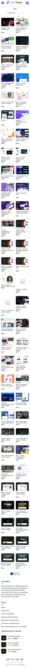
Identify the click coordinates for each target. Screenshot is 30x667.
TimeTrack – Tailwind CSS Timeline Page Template (21, 475)
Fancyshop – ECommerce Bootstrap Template (7, 475)
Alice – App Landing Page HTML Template (21, 403)
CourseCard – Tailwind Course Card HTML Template (22, 349)
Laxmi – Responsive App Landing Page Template (7, 422)
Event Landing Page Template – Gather (6, 47)
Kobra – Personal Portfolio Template (6, 528)
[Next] (18, 573)
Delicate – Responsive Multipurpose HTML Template (6, 268)
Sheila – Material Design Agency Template (7, 456)
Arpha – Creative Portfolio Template (20, 493)
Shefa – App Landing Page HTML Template (21, 422)
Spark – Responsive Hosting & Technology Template (21, 66)
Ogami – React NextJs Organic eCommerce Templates (7, 140)
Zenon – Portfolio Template (5, 511)
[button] (2, 3)
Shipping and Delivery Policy (9, 617)
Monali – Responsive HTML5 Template (6, 439)
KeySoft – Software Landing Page (21, 84)
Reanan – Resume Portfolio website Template (6, 494)
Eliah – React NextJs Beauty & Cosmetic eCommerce (21, 103)
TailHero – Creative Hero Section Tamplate (7, 311)
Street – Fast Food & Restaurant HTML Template (21, 330)
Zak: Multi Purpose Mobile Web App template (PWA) (6, 194)
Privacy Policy (5, 610)
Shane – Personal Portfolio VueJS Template (20, 159)
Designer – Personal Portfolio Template (21, 547)
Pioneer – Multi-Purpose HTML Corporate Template (7, 66)
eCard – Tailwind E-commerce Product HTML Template (21, 367)
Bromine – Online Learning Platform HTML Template (7, 250)
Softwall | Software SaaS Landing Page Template (22, 212)
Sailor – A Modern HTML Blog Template (7, 176)
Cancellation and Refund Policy (10, 623)
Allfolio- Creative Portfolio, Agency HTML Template (7, 367)
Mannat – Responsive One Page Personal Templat (21, 386)
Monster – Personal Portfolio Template (6, 564)
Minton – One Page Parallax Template (6, 348)
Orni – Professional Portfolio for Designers (21, 511)
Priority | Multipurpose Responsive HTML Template (21, 29)
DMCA (3, 607)
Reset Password (12, 662)
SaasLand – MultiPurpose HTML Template (21, 122)
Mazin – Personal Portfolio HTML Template (7, 285)
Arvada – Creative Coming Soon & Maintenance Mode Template (21, 231)
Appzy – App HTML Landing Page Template (7, 385)
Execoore (3, 120)
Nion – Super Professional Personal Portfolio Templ (21, 529)
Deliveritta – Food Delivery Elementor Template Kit (6, 213)
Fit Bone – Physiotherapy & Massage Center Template (5, 232)
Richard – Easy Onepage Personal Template (7, 102)
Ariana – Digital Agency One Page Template (22, 439)
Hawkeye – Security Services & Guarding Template (21, 308)
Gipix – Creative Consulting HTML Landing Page (20, 457)
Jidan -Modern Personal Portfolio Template (7, 547)
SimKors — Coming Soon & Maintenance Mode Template (22, 48)
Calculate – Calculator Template (21, 290)
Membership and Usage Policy (10, 620)
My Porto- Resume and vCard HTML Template (7, 329)
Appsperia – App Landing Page (5, 28)
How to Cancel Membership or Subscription (14, 626)
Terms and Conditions (7, 614)
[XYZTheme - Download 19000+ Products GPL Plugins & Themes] (15, 2)
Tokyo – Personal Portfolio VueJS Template (5, 159)
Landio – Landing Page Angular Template (22, 139)
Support (20, 662)
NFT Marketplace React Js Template (22, 176)
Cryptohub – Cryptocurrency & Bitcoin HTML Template (7, 404)
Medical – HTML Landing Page (22, 267)
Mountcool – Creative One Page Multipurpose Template (22, 250)
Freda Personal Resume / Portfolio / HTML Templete (7, 85)
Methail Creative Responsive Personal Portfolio (21, 565)
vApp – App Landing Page (21, 193)
